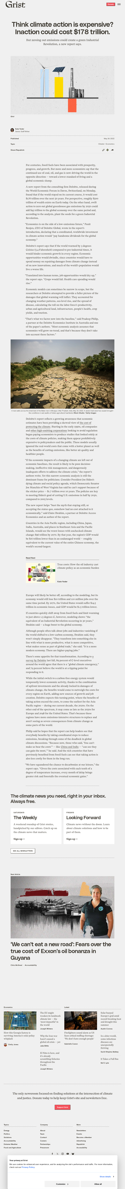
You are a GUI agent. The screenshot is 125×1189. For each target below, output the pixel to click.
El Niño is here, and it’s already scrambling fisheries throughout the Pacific (50, 1059)
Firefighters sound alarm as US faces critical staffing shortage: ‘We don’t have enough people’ (79, 1036)
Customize (60, 1184)
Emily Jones (13, 1044)
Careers (43, 1141)
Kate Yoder (19, 129)
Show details (105, 1177)
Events (79, 1134)
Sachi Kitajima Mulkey (110, 1052)
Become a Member (84, 1137)
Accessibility (82, 1148)
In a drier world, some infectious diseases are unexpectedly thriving (108, 1042)
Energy (6, 1130)
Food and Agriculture (12, 1148)
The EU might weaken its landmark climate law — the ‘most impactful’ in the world (50, 1019)
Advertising (81, 1141)
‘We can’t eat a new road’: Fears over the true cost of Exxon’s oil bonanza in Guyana (61, 951)
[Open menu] (119, 4)
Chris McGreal (16, 965)
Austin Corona (106, 1029)
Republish (81, 1144)
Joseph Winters (46, 1029)
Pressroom (44, 1148)
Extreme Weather (10, 1144)
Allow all (98, 1184)
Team (42, 1134)
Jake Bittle (44, 1046)
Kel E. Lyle (105, 1063)
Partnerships (45, 1144)
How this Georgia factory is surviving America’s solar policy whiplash (19, 1036)
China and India (69, 746)
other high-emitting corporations (49, 430)
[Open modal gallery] (62, 374)
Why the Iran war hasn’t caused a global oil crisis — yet (50, 1039)
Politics (7, 1134)
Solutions (7, 1137)
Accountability (31, 965)
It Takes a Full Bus (109, 1059)
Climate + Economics (106, 144)
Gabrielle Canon (71, 1044)
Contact (43, 1137)
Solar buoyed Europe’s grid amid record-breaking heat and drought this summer (111, 1019)
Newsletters (81, 1130)
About (42, 1130)
